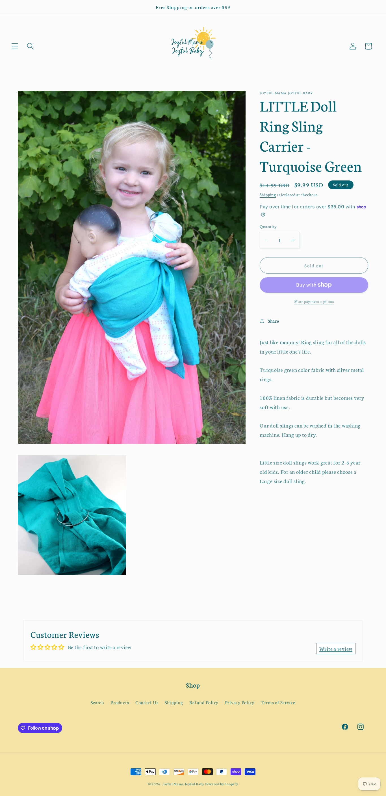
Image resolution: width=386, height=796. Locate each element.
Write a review (336, 648)
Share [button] (273, 321)
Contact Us (147, 702)
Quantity (268, 226)
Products (119, 702)
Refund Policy (203, 702)
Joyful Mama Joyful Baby (183, 783)
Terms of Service (278, 702)
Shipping (268, 194)
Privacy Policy (240, 702)
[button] (15, 46)
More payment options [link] (314, 301)
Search (97, 702)
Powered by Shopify (221, 783)
